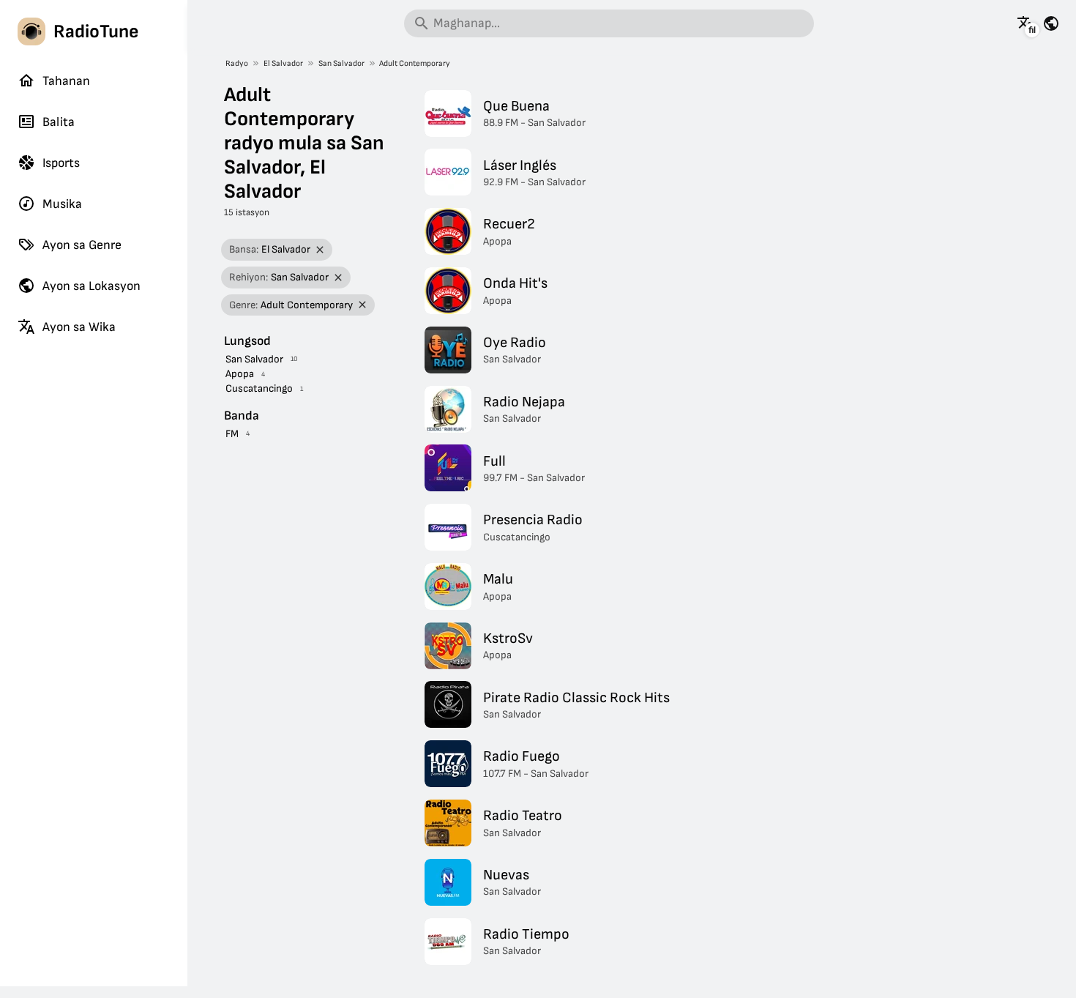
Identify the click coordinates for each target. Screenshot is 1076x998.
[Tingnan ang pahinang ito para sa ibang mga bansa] (1051, 23)
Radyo (236, 63)
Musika (62, 204)
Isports (61, 163)
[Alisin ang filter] (320, 250)
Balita (58, 122)
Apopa (239, 374)
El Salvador (283, 63)
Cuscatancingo (259, 388)
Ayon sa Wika (79, 327)
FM (232, 434)
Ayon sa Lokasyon (91, 286)
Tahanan (66, 81)
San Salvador (341, 63)
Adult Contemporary (414, 63)
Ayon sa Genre (82, 245)
